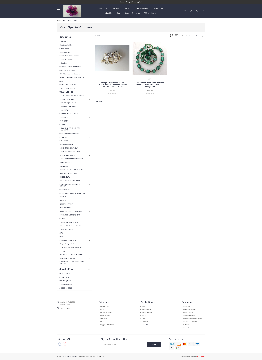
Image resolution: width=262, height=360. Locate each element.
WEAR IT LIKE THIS (66, 92)
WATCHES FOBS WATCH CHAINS (71, 255)
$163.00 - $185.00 (65, 288)
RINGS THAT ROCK (66, 229)
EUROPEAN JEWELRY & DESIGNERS (72, 170)
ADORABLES (63, 41)
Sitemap (101, 356)
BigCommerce (91, 356)
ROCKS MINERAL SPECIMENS (69, 181)
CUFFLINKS (63, 141)
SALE (61, 81)
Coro (143, 319)
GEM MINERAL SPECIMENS (68, 114)
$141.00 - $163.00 (65, 284)
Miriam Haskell (147, 312)
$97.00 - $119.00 (65, 277)
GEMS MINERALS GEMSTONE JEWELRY (69, 185)
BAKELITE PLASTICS (66, 99)
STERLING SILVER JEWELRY (69, 240)
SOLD (61, 237)
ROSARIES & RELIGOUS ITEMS (70, 226)
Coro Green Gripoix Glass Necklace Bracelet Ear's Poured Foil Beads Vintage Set (150, 85)
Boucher (145, 322)
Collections (63, 63)
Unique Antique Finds (67, 244)
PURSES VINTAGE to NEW (68, 222)
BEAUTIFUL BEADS (66, 59)
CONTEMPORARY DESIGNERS (69, 133)
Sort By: (185, 36)
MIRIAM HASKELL (65, 208)
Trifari (144, 306)
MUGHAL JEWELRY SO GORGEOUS (71, 77)
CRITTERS (63, 137)
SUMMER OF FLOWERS (67, 85)
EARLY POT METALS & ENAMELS (71, 152)
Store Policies (157, 8)
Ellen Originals (146, 309)
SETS (61, 233)
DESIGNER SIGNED (66, 144)
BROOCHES (63, 117)
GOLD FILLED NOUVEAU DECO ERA (72, 193)
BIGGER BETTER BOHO (67, 106)
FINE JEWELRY (64, 177)
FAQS (127, 8)
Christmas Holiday (65, 45)
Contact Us (116, 8)
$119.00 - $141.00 (65, 281)
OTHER (62, 218)
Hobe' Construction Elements (69, 74)
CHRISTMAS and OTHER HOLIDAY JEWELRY (71, 263)
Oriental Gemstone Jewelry (68, 56)
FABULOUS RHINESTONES (68, 173)
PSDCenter (201, 356)
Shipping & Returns (132, 13)
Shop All (102, 8)
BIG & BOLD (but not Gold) (68, 103)
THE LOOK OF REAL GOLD (68, 88)
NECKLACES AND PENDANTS (69, 215)
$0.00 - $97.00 (64, 274)
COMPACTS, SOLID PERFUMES (70, 67)
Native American (65, 52)
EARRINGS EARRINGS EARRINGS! (71, 159)
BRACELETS (63, 110)
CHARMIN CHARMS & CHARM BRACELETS (69, 129)
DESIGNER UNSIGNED (67, 155)
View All (145, 325)
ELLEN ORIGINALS (65, 162)
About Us (108, 13)
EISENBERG (63, 166)
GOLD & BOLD (64, 190)
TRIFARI (62, 251)
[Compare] (191, 12)
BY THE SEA (63, 121)
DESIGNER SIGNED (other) (68, 148)
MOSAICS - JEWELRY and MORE (70, 211)
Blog (118, 13)
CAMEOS (62, 124)
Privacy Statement (140, 8)
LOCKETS (62, 200)
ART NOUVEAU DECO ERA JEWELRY (72, 96)
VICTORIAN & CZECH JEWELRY (70, 247)
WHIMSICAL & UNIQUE (67, 258)
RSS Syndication (150, 13)
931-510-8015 (65, 308)
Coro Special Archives (67, 70)
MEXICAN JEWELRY (66, 204)
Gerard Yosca (64, 49)
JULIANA (62, 197)
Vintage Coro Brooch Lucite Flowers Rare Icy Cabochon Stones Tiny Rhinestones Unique (112, 85)
